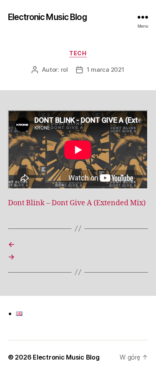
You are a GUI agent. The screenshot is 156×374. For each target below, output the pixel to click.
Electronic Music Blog (47, 17)
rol (64, 69)
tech (77, 53)
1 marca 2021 (105, 69)
